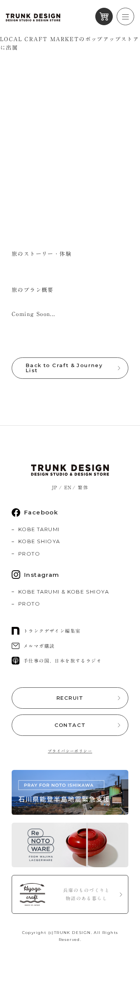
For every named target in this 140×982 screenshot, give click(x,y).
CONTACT (70, 725)
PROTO (29, 554)
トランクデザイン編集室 (51, 630)
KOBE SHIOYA (39, 541)
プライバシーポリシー (70, 751)
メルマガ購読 (38, 646)
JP (55, 487)
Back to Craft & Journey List (64, 367)
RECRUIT (70, 698)
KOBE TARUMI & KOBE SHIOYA (63, 592)
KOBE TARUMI (39, 529)
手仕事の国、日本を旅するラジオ (62, 660)
